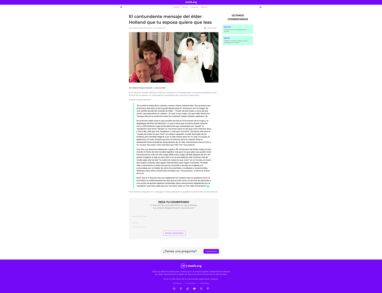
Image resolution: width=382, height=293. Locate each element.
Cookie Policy (204, 283)
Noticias (185, 7)
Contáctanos (177, 283)
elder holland (133, 28)
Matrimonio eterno (145, 28)
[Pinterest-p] (208, 288)
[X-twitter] (201, 288)
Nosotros (204, 7)
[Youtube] (194, 288)
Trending (176, 7)
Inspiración (194, 7)
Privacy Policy (191, 283)
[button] (121, 7)
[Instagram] (174, 288)
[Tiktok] (187, 288)
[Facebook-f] (180, 288)
